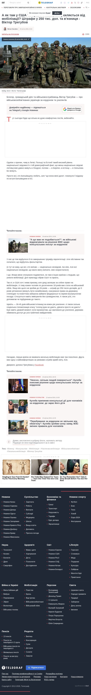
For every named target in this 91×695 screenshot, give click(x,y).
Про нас (5, 674)
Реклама (37, 677)
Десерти (29, 648)
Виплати (29, 510)
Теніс (73, 510)
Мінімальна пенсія (11, 652)
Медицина (30, 517)
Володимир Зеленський (53, 591)
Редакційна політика (54, 674)
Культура (74, 565)
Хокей (73, 514)
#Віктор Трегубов (34, 451)
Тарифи (51, 516)
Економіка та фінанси (54, 498)
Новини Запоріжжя (11, 521)
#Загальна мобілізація (16, 451)
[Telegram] (68, 2)
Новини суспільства (37, 397)
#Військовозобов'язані (70, 449)
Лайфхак (74, 569)
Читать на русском (10, 34)
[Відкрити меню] (3, 3)
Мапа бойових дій (10, 590)
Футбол (74, 502)
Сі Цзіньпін (53, 600)
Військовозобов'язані (35, 602)
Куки (48, 13)
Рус (87, 3)
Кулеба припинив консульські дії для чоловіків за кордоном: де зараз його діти (56, 401)
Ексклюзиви (75, 7)
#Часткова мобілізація (50, 449)
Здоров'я (29, 545)
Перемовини (8, 598)
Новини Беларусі (55, 569)
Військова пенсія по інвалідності (11, 647)
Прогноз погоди (32, 533)
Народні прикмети (78, 594)
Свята (72, 585)
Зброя (6, 602)
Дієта (28, 558)
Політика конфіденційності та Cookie (27, 674)
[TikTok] (81, 2)
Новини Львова (9, 517)
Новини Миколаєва (11, 537)
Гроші (50, 505)
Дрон (5, 562)
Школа (28, 521)
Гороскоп (75, 550)
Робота (29, 506)
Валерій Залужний (56, 608)
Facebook (39, 365)
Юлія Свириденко (55, 623)
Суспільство (31, 497)
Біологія (6, 558)
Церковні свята (77, 590)
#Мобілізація (34, 449)
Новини (6, 497)
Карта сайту (7, 680)
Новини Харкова (10, 506)
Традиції (74, 598)
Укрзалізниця (53, 524)
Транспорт (52, 508)
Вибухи (6, 594)
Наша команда (77, 677)
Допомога (30, 529)
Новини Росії (53, 558)
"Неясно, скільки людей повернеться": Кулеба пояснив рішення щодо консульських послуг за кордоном (56, 382)
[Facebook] (61, 2)
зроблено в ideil (82, 686)
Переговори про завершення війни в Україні (23, 7)
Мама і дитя (31, 550)
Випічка (29, 636)
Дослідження (31, 565)
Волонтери (7, 606)
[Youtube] (72, 2)
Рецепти (28, 631)
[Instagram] (78, 2)
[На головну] (45, 3)
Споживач (75, 554)
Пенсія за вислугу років (10, 657)
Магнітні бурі (76, 573)
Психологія (30, 562)
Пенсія (5, 631)
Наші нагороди (50, 677)
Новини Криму (9, 533)
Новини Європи (55, 550)
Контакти (63, 677)
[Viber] (65, 3)
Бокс (73, 506)
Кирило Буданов (55, 612)
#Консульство (21, 449)
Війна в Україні (10, 585)
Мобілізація (30, 585)
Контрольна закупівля (56, 7)
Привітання (76, 577)
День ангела (76, 606)
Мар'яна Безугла (55, 619)
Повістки (29, 590)
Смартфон (7, 565)
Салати (29, 652)
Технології (7, 550)
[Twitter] (75, 2)
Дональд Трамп (54, 596)
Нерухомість (53, 512)
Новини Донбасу (10, 529)
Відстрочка (30, 598)
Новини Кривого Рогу (12, 525)
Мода (73, 558)
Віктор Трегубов (13, 29)
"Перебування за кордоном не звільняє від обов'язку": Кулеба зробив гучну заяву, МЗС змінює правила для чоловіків (54, 423)
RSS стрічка (49, 680)
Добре (57, 13)
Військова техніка (10, 610)
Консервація (31, 640)
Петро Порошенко (55, 616)
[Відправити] (28, 2)
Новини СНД (53, 562)
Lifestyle (73, 545)
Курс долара (53, 520)
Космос (6, 554)
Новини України (35, 236)
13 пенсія (7, 636)
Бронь (28, 594)
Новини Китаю (54, 565)
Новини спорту (77, 497)
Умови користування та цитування (16, 677)
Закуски (29, 656)
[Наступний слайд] (89, 7)
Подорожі (75, 562)
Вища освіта (31, 525)
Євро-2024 (75, 517)
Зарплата (30, 502)
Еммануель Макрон (56, 604)
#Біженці (10, 449)
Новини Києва (9, 502)
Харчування (31, 554)
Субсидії (29, 514)
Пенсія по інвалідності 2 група (11, 641)
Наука (5, 545)
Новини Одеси (9, 514)
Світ (49, 545)
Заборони (75, 602)
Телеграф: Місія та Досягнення (28, 680)
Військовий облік (33, 606)
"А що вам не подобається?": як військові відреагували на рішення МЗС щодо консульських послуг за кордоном (53, 242)
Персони (51, 585)
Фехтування (76, 521)
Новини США (53, 554)
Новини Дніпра (9, 510)
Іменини (74, 610)
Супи (28, 644)
